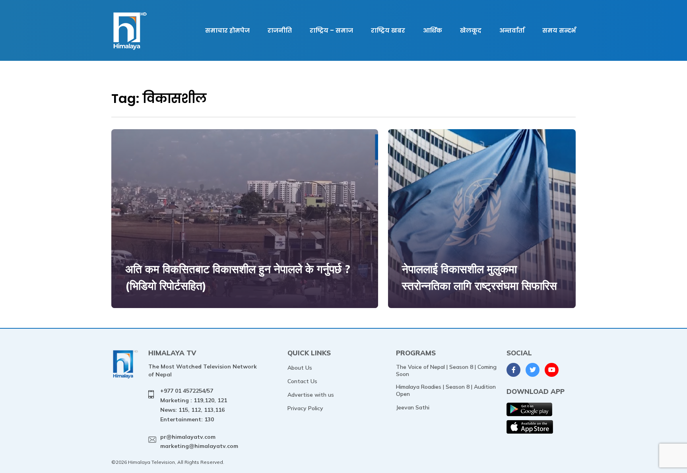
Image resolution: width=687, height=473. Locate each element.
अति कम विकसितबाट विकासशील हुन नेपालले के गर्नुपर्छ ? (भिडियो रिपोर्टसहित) (237, 277)
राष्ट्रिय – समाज (331, 30)
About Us (299, 367)
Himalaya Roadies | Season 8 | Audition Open (446, 390)
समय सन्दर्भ (559, 30)
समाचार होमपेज (227, 30)
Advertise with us (310, 394)
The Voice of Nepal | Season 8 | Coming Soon (446, 370)
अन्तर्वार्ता (511, 30)
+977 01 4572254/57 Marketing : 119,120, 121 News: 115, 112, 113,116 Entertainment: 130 (193, 405)
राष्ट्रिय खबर (388, 30)
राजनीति (280, 30)
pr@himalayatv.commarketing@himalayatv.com (199, 441)
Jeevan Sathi (412, 407)
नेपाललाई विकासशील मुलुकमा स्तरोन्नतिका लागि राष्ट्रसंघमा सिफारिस (479, 277)
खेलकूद (470, 30)
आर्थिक (432, 30)
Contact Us (302, 381)
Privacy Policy (305, 408)
